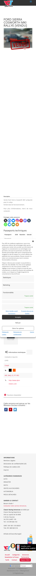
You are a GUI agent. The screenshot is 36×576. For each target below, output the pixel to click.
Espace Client (25, 560)
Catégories (16, 555)
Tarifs (7, 560)
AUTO (5, 479)
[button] (33, 241)
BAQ (9, 375)
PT (15, 375)
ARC (6, 375)
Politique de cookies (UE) (12, 467)
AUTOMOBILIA (8, 491)
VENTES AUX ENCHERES (11, 488)
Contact (14, 560)
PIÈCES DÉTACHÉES (10, 494)
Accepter (18, 317)
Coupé (7, 365)
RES (17, 375)
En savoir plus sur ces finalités (27, 312)
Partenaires (25, 557)
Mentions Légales (9, 460)
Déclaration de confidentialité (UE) (15, 464)
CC (13, 375)
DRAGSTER (7, 482)
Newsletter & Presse (12, 557)
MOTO (6, 485)
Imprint (32, 332)
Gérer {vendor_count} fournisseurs (12, 312)
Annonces (25, 555)
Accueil (7, 555)
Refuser (18, 323)
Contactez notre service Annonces (15, 506)
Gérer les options (18, 328)
